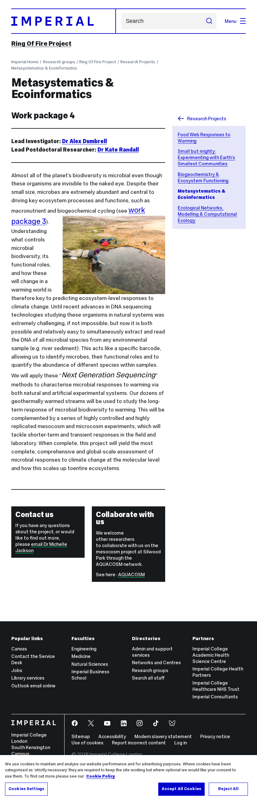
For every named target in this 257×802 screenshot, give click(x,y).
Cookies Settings (26, 788)
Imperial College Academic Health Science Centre (210, 655)
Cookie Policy (100, 776)
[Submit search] (209, 21)
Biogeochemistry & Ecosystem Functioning (203, 177)
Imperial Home (25, 62)
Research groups (59, 62)
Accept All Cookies (181, 788)
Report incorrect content (139, 743)
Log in (180, 743)
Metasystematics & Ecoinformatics (44, 68)
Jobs (16, 670)
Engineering (84, 649)
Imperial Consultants (215, 697)
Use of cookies (87, 743)
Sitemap (80, 736)
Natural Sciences (89, 664)
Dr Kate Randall (118, 149)
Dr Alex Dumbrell (84, 141)
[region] (128, 778)
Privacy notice (215, 736)
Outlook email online (33, 686)
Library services (28, 678)
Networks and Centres (156, 662)
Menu (231, 21)
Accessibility (112, 736)
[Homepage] (63, 21)
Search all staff (148, 678)
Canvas (19, 649)
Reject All (228, 788)
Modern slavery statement (163, 736)
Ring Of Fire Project (41, 43)
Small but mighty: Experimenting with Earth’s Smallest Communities (206, 157)
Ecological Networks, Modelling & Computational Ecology (207, 214)
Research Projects (137, 62)
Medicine (81, 656)
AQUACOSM (131, 574)
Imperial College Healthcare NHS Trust (215, 686)
